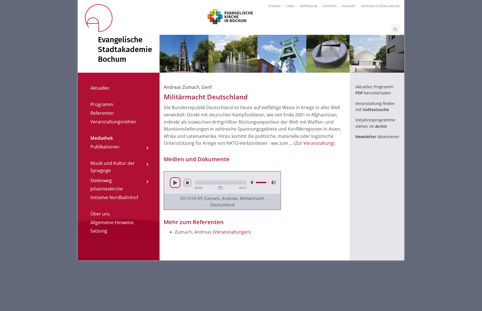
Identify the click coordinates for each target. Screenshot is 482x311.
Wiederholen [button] (220, 187)
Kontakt (330, 6)
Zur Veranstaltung (314, 143)
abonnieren (377, 136)
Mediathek (101, 138)
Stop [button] (187, 183)
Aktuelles (99, 88)
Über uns (100, 214)
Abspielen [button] (175, 182)
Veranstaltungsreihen (113, 122)
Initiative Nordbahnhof (114, 197)
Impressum (308, 6)
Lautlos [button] (252, 182)
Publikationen (104, 147)
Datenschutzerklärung (380, 6)
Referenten (102, 113)
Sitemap (274, 6)
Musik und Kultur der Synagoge (112, 166)
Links (290, 6)
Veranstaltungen (231, 232)
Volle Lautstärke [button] (273, 182)
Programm (101, 104)
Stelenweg (101, 180)
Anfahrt (349, 6)
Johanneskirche (106, 189)
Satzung (98, 231)
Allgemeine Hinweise (112, 222)
